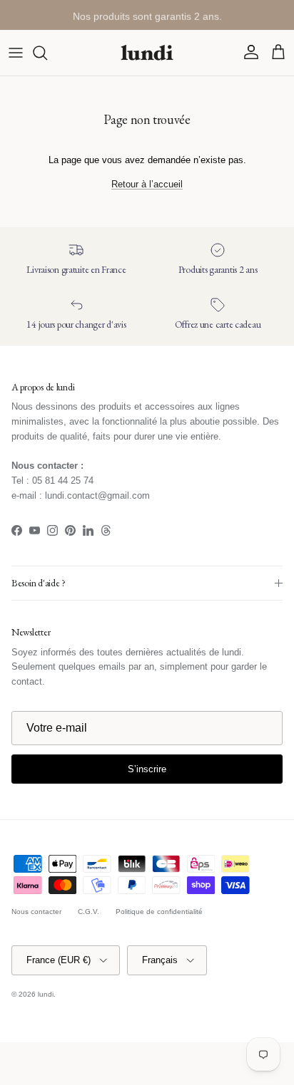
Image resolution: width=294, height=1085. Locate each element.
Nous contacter (36, 911)
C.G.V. (88, 911)
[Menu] (15, 52)
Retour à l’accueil (147, 184)
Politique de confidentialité (159, 911)
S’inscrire (147, 769)
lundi (46, 994)
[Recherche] (47, 52)
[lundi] (147, 52)
